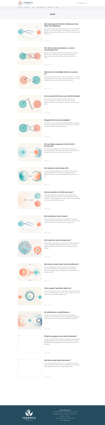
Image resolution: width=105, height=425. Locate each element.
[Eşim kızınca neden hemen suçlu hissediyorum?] (52, 272)
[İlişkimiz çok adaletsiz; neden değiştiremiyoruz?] (52, 392)
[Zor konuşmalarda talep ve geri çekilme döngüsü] (52, 104)
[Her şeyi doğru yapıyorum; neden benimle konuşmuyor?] (52, 152)
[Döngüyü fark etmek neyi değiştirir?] (52, 128)
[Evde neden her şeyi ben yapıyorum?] (52, 248)
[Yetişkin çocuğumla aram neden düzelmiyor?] (52, 344)
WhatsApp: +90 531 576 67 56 (70, 414)
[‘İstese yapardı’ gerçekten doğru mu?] (52, 296)
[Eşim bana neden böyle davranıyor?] (52, 368)
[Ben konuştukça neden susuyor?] (52, 224)
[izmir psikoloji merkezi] (25, 3)
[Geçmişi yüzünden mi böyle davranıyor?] (52, 200)
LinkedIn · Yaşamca (70, 418)
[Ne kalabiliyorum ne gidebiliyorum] (52, 320)
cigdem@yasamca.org (58, 414)
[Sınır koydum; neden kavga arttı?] (52, 176)
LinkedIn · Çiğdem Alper (60, 418)
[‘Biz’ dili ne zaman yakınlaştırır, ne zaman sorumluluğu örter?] (52, 56)
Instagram (62, 416)
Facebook (67, 416)
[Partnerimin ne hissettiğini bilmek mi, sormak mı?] (52, 80)
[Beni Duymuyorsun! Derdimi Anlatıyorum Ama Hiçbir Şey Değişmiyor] (52, 32)
